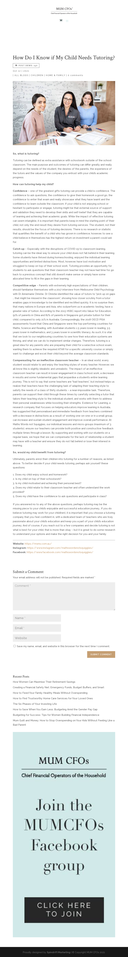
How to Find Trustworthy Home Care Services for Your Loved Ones (53, 698)
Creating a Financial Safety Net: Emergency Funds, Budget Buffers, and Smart (58, 687)
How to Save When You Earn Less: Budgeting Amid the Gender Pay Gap (55, 709)
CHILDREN (37, 75)
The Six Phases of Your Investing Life (35, 703)
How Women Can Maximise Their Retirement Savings (44, 681)
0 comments (75, 75)
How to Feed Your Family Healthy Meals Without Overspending (50, 692)
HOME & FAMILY (55, 75)
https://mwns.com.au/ (38, 543)
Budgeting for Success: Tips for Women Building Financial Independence (56, 714)
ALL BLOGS (21, 75)
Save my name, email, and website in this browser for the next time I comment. (63, 646)
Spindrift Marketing (58, 952)
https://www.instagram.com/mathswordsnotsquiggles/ (60, 547)
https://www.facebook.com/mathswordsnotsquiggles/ (60, 552)
